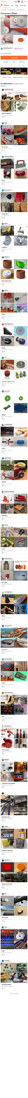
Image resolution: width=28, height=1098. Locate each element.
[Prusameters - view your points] (19, 1)
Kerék (3, 348)
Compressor (5, 213)
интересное (4, 649)
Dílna (3, 314)
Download (15, 57)
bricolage (4, 582)
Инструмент (5, 146)
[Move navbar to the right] (26, 5)
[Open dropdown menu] (26, 13)
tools (3, 951)
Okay (3, 616)
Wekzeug (4, 515)
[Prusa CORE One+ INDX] (14, 71)
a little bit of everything (8, 783)
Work (3, 180)
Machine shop (6, 817)
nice (3, 716)
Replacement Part (7, 884)
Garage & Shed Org (7, 850)
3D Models (4, 9)
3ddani (4, 415)
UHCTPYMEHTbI (6, 113)
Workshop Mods (6, 984)
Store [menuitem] (12, 5)
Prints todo (5, 917)
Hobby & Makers (12, 9)
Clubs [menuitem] (16, 5)
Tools (3, 448)
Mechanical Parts (21, 9)
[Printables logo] (1, 5)
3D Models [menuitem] (6, 5)
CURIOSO (4, 247)
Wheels (4, 482)
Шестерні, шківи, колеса (8, 381)
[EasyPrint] (16, 1)
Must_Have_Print (6, 281)
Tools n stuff (5, 750)
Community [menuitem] (23, 5)
